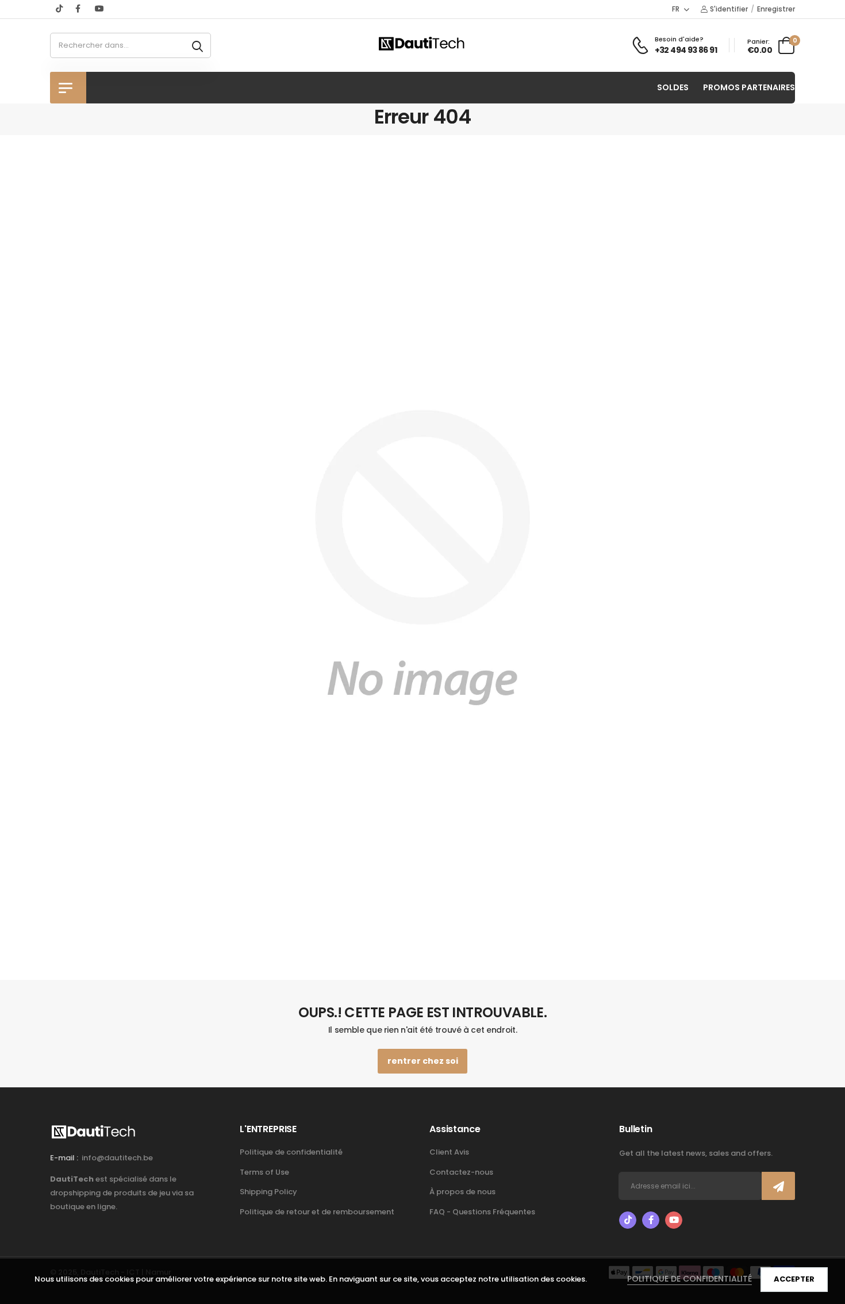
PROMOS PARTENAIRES (749, 87)
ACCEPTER (794, 1279)
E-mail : (64, 1157)
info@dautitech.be (117, 1157)
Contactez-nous (461, 1172)
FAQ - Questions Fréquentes (482, 1211)
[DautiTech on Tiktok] (60, 9)
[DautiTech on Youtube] (99, 9)
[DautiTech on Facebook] (79, 9)
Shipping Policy (268, 1191)
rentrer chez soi (422, 1061)
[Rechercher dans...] (197, 45)
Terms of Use (264, 1172)
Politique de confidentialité (291, 1152)
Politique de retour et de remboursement (317, 1211)
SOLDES (673, 87)
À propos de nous (462, 1191)
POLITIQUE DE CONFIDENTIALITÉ (689, 1278)
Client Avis (449, 1152)
